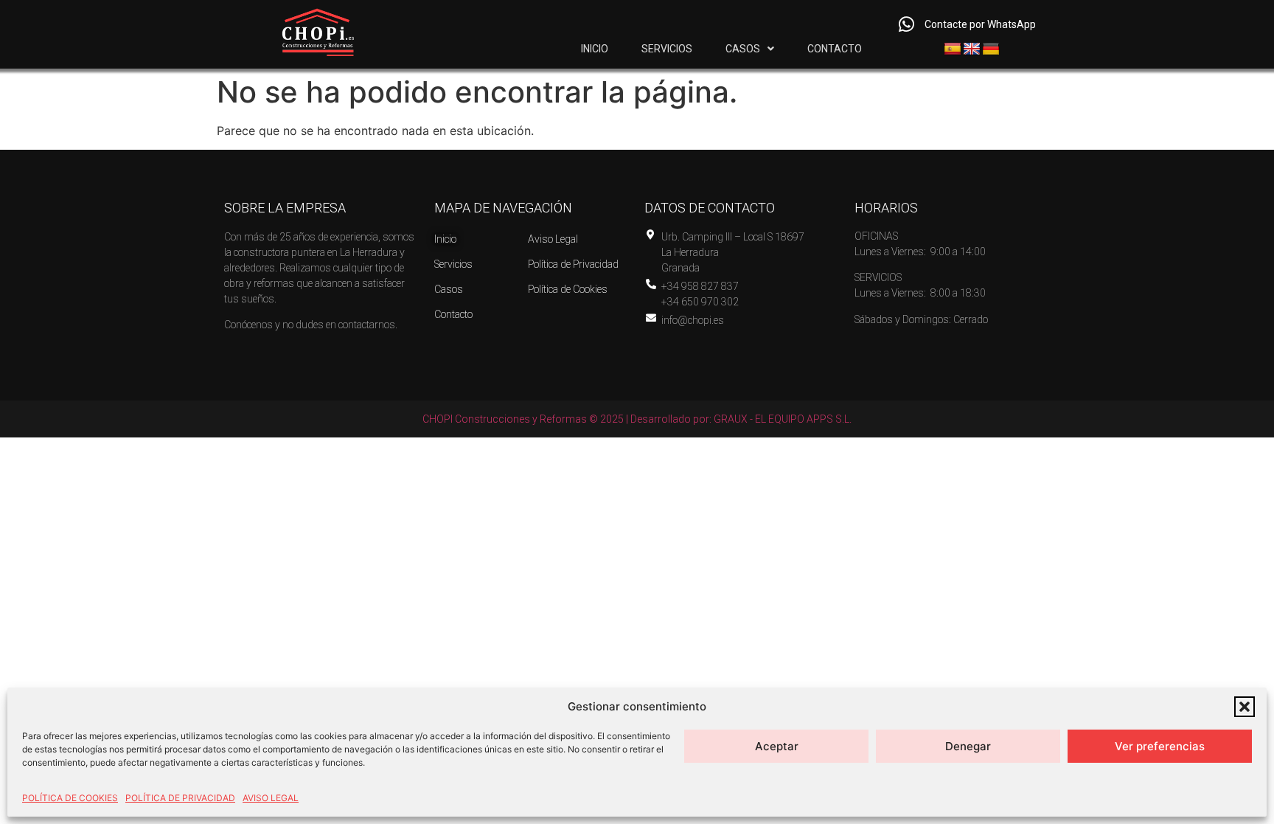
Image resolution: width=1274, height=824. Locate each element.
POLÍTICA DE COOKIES (70, 797)
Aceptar (776, 746)
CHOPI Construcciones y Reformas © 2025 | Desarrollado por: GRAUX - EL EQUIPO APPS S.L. (637, 419)
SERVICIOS (666, 49)
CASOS (742, 49)
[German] (991, 49)
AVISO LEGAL (271, 797)
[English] (972, 49)
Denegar (968, 746)
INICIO (594, 49)
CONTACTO (834, 49)
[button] (1244, 706)
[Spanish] (952, 49)
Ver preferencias (1160, 746)
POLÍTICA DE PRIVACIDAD (180, 797)
